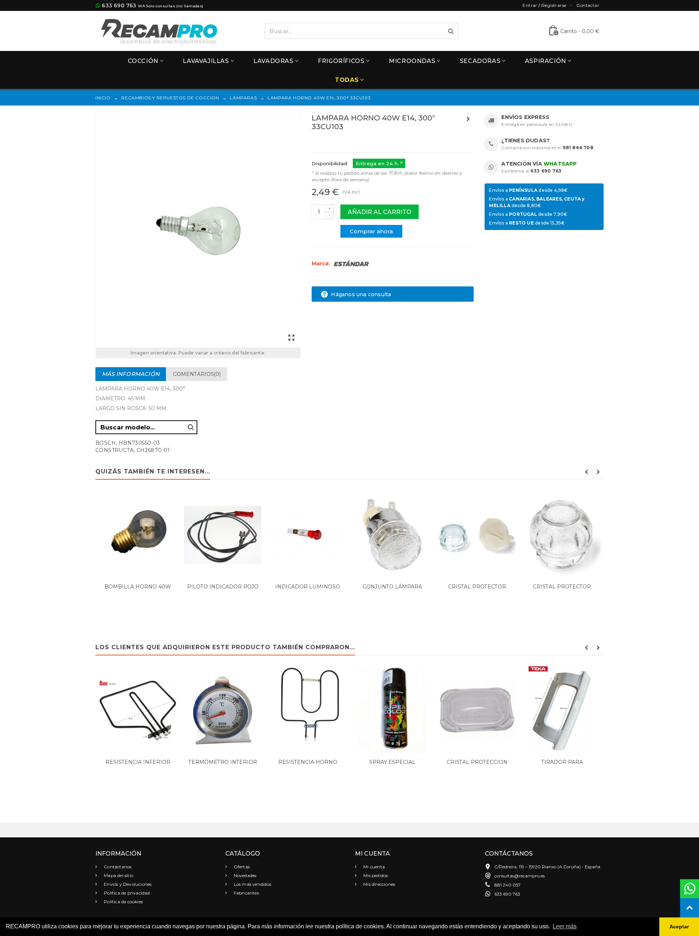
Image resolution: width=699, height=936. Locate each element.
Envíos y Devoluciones (127, 884)
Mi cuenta (373, 866)
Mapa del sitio (118, 875)
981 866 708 (578, 147)
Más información (130, 373)
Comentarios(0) (197, 374)
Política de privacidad (126, 893)
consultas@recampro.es (519, 876)
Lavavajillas (206, 60)
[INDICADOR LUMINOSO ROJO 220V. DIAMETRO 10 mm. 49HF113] (307, 535)
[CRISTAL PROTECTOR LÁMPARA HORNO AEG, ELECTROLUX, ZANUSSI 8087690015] (562, 535)
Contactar (587, 5)
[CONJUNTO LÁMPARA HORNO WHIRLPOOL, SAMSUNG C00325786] (392, 535)
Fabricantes (246, 893)
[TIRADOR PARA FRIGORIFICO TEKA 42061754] (562, 710)
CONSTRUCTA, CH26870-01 (132, 450)
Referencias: (328, 142)
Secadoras (480, 60)
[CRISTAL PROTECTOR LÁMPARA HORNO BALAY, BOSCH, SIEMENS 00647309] (477, 535)
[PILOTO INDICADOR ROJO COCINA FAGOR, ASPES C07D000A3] (222, 535)
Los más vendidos (252, 884)
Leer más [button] (565, 926)
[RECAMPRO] (159, 30)
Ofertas (241, 866)
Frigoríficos (341, 60)
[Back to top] (689, 907)
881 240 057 (507, 885)
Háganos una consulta (360, 294)
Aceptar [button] (679, 926)
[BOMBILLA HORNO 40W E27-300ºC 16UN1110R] (138, 535)
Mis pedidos (375, 875)
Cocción (143, 60)
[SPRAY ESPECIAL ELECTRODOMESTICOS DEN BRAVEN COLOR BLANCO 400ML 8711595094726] (392, 710)
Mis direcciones (378, 884)
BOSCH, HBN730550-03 (127, 443)
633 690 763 (119, 5)
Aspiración (545, 60)
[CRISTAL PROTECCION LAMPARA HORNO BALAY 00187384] (477, 710)
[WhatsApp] (689, 888)
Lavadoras (273, 60)
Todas (347, 79)
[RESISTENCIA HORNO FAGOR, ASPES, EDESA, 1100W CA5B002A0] (307, 710)
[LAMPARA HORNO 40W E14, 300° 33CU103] (198, 231)
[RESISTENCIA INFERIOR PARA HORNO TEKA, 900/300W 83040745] (138, 710)
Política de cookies (123, 901)
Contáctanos (117, 866)
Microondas (412, 60)
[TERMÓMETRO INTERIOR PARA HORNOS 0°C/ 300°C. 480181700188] (222, 710)
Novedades (245, 875)
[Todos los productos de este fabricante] (351, 263)
